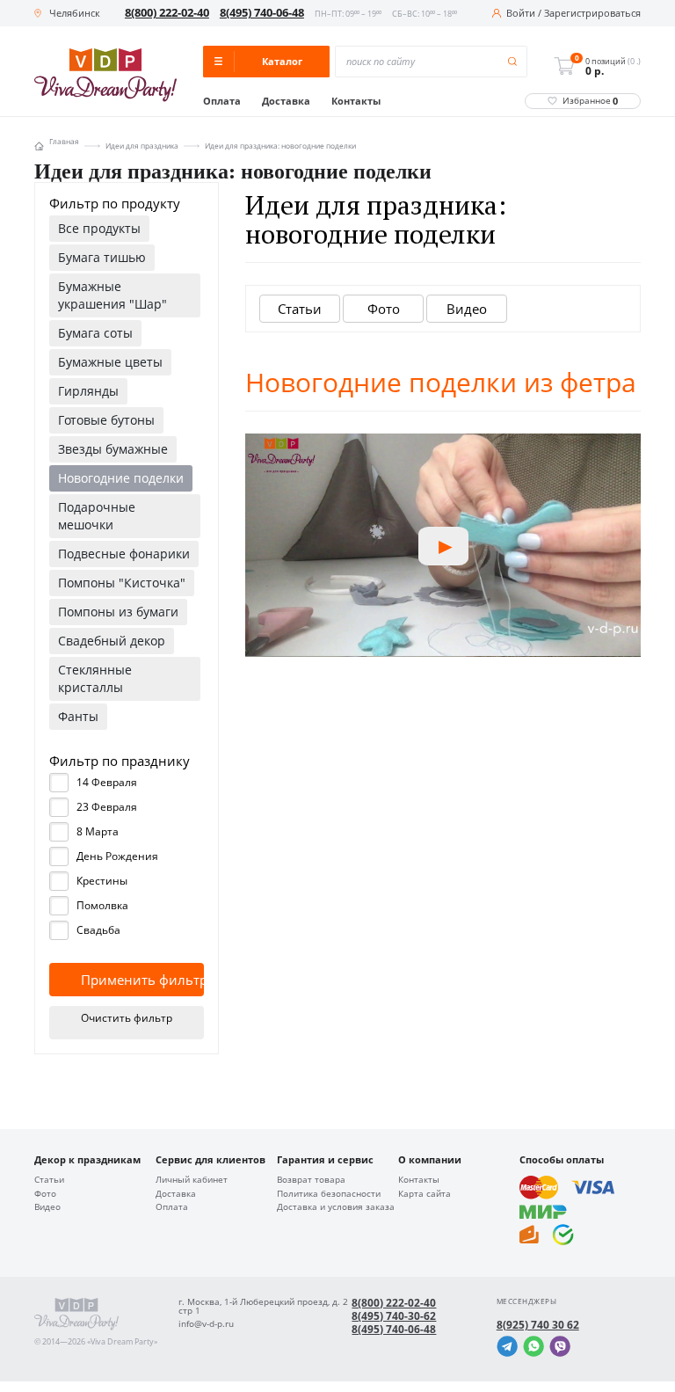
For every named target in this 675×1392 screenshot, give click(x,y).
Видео (466, 308)
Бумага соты (95, 332)
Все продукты (99, 228)
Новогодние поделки (121, 478)
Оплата (222, 101)
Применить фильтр (142, 979)
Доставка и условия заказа (336, 1207)
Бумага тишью (102, 257)
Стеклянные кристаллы (95, 678)
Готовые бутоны (106, 420)
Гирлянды (88, 391)
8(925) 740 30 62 (538, 1325)
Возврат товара (311, 1180)
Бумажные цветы (110, 361)
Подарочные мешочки (96, 516)
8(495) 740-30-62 (394, 1316)
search (513, 62)
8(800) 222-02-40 (167, 12)
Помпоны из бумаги (118, 611)
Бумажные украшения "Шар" (112, 295)
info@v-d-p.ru (206, 1324)
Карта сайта (424, 1194)
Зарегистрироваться (592, 13)
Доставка (286, 101)
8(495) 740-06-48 (262, 12)
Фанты (78, 716)
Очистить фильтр (126, 1017)
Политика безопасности (329, 1194)
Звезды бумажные (113, 449)
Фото (383, 308)
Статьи (300, 308)
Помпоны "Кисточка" (121, 582)
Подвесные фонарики (124, 553)
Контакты (356, 101)
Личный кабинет (192, 1180)
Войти (520, 13)
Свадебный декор (111, 640)
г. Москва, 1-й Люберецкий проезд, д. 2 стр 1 (263, 1306)
